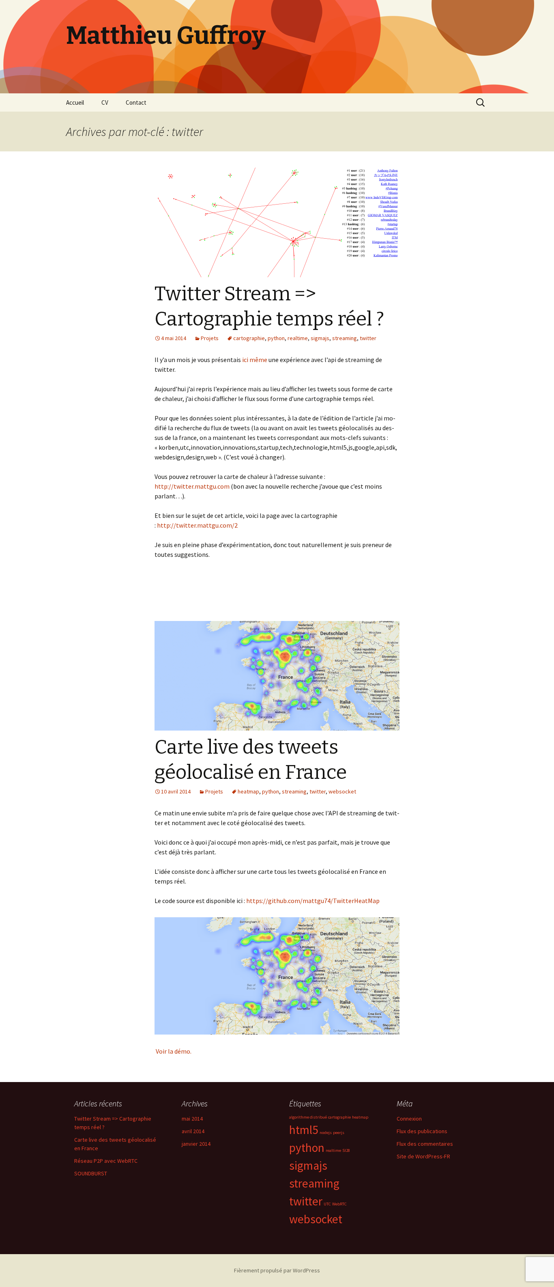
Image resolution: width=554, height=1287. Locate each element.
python (276, 338)
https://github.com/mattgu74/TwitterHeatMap (313, 901)
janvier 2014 (196, 1143)
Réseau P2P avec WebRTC (105, 1160)
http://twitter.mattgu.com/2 (197, 525)
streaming (344, 338)
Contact (136, 102)
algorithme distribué (308, 1117)
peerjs (338, 1132)
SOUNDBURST (90, 1173)
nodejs (326, 1132)
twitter (368, 338)
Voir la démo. (173, 1051)
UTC (327, 1204)
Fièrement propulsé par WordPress (277, 1270)
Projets (210, 338)
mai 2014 (192, 1118)
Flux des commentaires (425, 1143)
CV (104, 102)
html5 (303, 1129)
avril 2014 (193, 1131)
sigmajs (320, 338)
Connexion (409, 1118)
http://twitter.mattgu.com (193, 486)
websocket (342, 791)
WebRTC (339, 1204)
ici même (254, 360)
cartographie (249, 338)
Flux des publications (422, 1131)
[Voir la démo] (277, 975)
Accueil (75, 102)
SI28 (346, 1150)
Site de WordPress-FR (423, 1156)
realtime (298, 338)
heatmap (248, 791)
